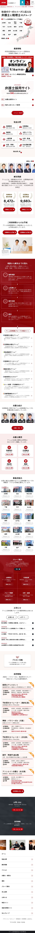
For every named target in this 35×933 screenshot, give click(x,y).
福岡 (15, 34)
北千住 (21, 26)
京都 (21, 30)
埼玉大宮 (15, 22)
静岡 (9, 30)
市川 (4, 26)
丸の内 (9, 26)
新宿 (15, 26)
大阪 (4, 34)
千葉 (21, 22)
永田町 (4, 22)
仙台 (9, 22)
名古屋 (15, 30)
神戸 (9, 34)
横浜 (4, 30)
